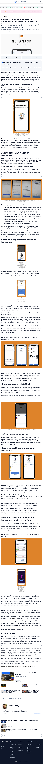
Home (2, 16)
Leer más (18, 681)
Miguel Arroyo (6, 29)
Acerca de (29, 744)
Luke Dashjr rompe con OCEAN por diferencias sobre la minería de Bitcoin (21, 724)
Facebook (40, 54)
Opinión (20, 747)
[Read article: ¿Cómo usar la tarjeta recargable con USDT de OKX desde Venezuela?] (7, 676)
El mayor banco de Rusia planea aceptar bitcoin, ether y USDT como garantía (22, 729)
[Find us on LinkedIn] (3, 746)
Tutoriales (20, 746)
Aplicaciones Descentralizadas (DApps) (14, 666)
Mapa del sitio (29, 753)
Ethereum (35, 89)
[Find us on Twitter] (2, 744)
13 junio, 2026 (9, 687)
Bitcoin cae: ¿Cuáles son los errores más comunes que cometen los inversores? (33, 691)
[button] (21, 57)
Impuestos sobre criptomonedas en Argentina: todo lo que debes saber (13, 691)
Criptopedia (12, 757)
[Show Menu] (1, 1)
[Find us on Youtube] (6, 744)
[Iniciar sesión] (41, 2)
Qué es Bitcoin (13, 744)
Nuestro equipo (30, 746)
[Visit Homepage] (21, 2)
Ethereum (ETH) (26, 666)
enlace (13, 618)
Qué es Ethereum (12, 752)
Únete (11, 11)
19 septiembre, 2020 (15, 29)
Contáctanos (38, 744)
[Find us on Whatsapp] (1, 748)
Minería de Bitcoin (12, 749)
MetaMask (36, 54)
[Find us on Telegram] (1, 746)
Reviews (20, 744)
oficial (15, 166)
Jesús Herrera (18, 676)
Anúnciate (38, 746)
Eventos (20, 749)
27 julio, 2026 (24, 676)
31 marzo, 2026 (30, 688)
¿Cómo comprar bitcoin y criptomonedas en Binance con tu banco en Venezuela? (34, 685)
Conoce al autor (37, 713)
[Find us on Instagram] (4, 744)
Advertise (37, 747)
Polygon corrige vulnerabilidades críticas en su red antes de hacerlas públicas (22, 720)
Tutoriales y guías (7, 16)
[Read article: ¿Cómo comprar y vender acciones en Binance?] (3, 685)
